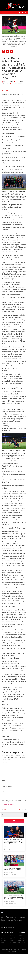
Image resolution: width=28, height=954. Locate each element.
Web (3, 791)
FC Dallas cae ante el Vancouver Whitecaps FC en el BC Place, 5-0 (13, 868)
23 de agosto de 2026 (10, 874)
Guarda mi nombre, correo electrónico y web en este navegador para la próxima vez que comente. (14, 800)
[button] (1, 12)
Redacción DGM (9, 846)
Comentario (5, 762)
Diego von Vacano (9, 901)
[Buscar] (25, 815)
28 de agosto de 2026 (10, 849)
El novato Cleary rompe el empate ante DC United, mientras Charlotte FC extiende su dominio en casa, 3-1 (14, 897)
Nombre (4, 780)
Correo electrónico (7, 786)
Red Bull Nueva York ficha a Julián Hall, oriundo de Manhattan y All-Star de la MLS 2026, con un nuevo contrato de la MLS (13, 842)
